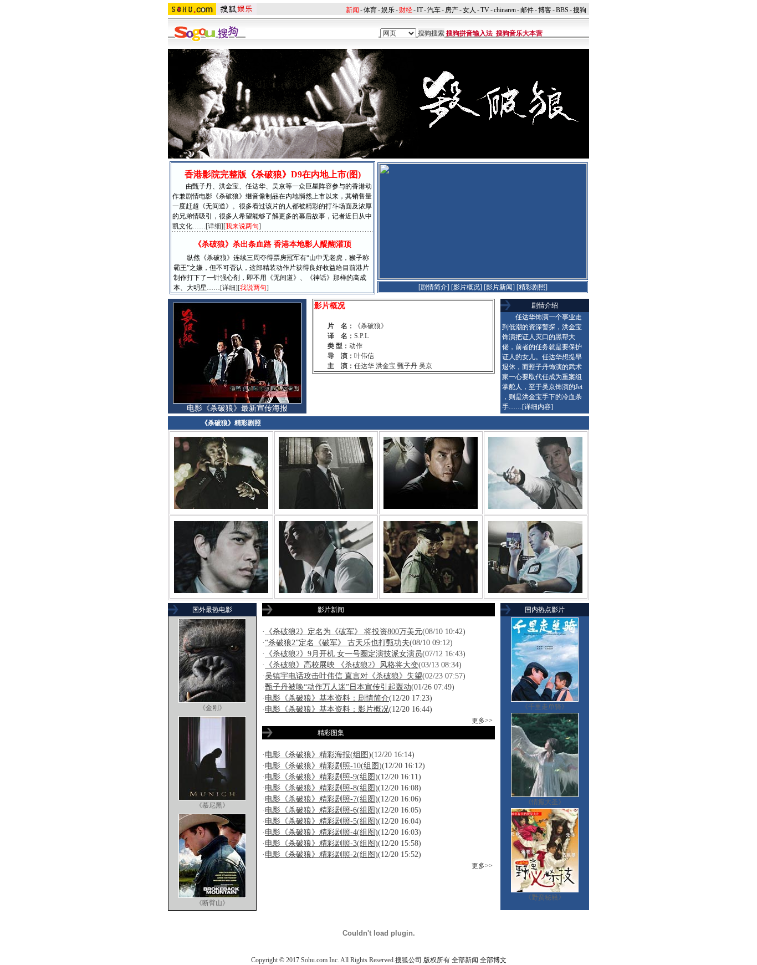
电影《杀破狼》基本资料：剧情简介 (327, 698)
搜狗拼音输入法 (469, 33)
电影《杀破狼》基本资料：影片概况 (327, 709)
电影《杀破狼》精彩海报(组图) (318, 754)
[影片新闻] (499, 287)
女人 (469, 10)
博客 (544, 10)
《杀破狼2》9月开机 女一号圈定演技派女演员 (343, 654)
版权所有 (436, 960)
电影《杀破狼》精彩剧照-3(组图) (321, 843)
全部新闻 (465, 960)
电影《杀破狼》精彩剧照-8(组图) (321, 788)
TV (484, 10)
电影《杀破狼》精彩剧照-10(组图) (323, 766)
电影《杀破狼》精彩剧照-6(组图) (321, 810)
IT (420, 10)
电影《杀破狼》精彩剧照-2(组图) (321, 854)
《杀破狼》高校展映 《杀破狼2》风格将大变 (341, 665)
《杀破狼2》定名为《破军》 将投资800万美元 (343, 631)
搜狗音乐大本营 (519, 33)
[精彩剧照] (532, 287)
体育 (370, 10)
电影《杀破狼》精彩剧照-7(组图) (321, 799)
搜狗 (579, 10)
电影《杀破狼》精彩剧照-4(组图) (321, 832)
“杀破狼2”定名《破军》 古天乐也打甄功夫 (337, 643)
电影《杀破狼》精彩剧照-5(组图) (321, 821)
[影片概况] (466, 287)
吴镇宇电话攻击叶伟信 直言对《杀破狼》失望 (343, 676)
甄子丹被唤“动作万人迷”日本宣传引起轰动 (338, 687)
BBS (562, 10)
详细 (214, 226)
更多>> (482, 720)
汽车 (434, 10)
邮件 (527, 10)
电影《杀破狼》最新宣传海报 (237, 408)
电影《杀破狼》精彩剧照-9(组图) (321, 777)
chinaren (505, 10)
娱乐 (388, 10)
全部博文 (493, 960)
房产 (451, 10)
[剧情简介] (433, 287)
